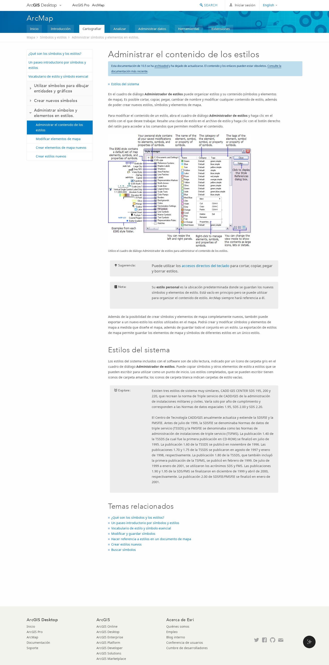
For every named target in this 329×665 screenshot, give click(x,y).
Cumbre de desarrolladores (187, 648)
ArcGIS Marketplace (111, 659)
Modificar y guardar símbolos (133, 533)
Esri (292, 5)
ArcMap (98, 5)
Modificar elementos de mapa (58, 139)
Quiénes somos (177, 626)
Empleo (171, 632)
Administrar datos (152, 28)
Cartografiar (92, 28)
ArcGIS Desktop (108, 632)
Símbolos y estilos (53, 37)
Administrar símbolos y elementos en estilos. (105, 37)
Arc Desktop (42, 5)
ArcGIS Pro (81, 5)
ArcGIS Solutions (108, 653)
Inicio (34, 28)
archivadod (161, 66)
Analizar (119, 28)
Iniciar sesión (245, 5)
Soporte (32, 648)
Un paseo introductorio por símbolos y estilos (57, 65)
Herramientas (188, 28)
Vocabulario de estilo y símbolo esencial (58, 76)
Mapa (31, 37)
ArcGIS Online (107, 626)
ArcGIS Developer (109, 648)
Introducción (60, 28)
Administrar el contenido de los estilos (59, 127)
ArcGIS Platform (108, 642)
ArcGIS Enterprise (109, 637)
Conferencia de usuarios (184, 642)
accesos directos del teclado (205, 265)
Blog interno (175, 637)
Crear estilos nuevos (51, 156)
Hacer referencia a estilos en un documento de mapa (151, 539)
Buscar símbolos (123, 550)
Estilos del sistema (125, 84)
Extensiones (221, 28)
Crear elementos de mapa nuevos (61, 147)
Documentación (38, 642)
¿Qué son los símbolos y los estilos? (54, 53)
